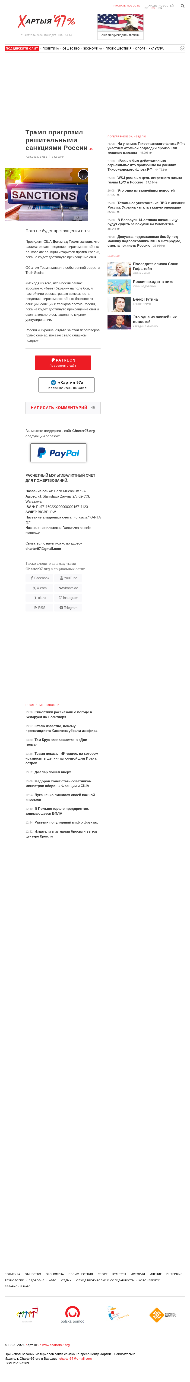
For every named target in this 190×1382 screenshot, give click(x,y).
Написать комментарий (63, 408)
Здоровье (36, 1280)
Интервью (174, 1274)
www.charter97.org (56, 1345)
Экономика (92, 48)
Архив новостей (161, 5)
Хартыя (46, 21)
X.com (42, 588)
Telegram (71, 608)
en (160, 8)
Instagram (70, 598)
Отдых (66, 1280)
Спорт (140, 48)
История (138, 1274)
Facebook (41, 578)
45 (91, 149)
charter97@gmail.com (75, 1358)
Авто (53, 1280)
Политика (51, 48)
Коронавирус (149, 1280)
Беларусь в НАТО (18, 1286)
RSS (41, 608)
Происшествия (119, 48)
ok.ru (42, 598)
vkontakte (70, 588)
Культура (156, 48)
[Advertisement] (53, 91)
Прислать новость (126, 5)
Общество (71, 48)
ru (153, 8)
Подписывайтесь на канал (67, 385)
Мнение (114, 256)
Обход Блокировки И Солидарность (105, 1280)
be (146, 8)
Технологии (14, 1280)
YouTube (70, 578)
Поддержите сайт (63, 362)
